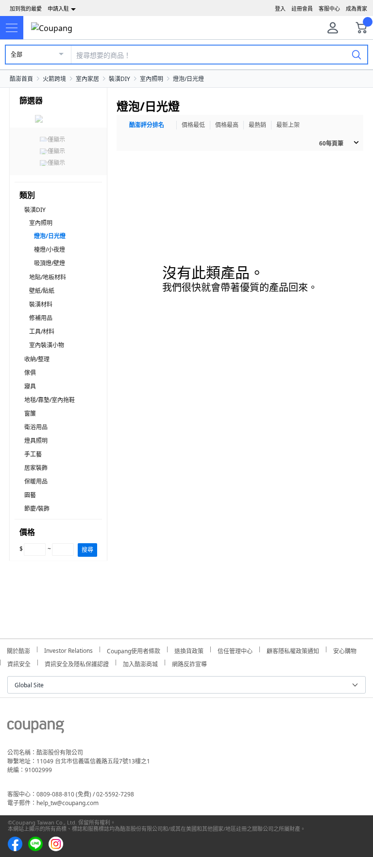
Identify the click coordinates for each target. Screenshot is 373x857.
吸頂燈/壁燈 (49, 263)
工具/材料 (41, 331)
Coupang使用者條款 (133, 649)
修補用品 (40, 318)
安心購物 (344, 649)
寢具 (30, 386)
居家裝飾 (36, 468)
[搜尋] (356, 54)
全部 (16, 54)
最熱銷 (257, 125)
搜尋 (87, 550)
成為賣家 (356, 8)
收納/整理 (37, 359)
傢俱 (30, 373)
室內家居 (87, 78)
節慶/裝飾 (37, 508)
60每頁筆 (331, 143)
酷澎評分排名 (146, 125)
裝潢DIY (119, 78)
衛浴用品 (36, 427)
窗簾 (30, 413)
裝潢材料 (40, 304)
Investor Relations (68, 649)
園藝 (30, 495)
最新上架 (288, 125)
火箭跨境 (54, 78)
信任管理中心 (235, 649)
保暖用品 (36, 481)
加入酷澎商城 (140, 662)
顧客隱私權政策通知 (293, 649)
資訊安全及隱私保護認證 (77, 662)
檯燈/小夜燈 (49, 249)
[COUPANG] (35, 728)
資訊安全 (19, 662)
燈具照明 (36, 441)
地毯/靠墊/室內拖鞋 (49, 400)
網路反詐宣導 (189, 662)
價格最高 (226, 125)
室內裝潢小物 (46, 345)
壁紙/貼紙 (41, 291)
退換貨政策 (188, 649)
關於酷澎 (18, 649)
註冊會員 (302, 8)
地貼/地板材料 (47, 277)
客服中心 (329, 8)
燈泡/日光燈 (188, 78)
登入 (280, 8)
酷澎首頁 (21, 78)
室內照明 (151, 78)
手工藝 (33, 454)
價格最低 (193, 125)
